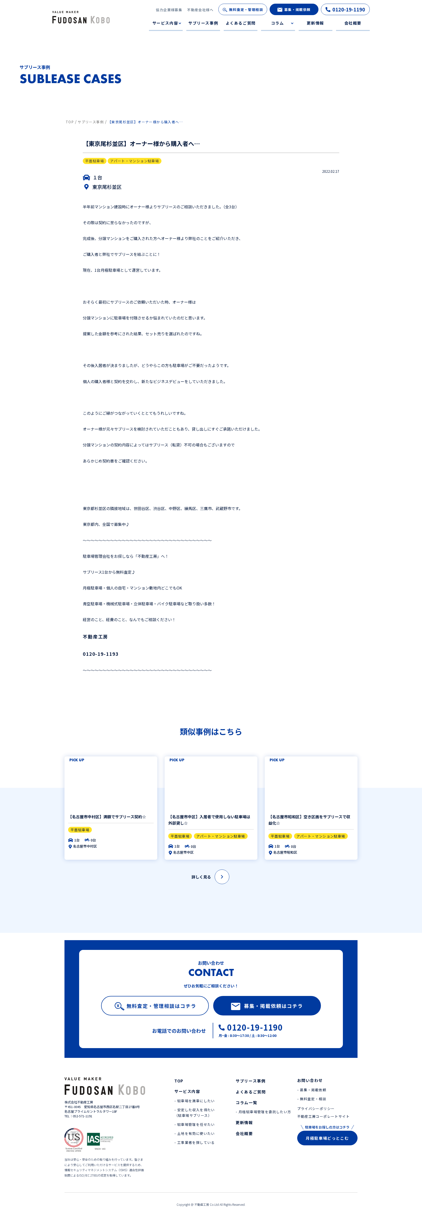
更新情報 (315, 23)
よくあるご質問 (241, 23)
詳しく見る (201, 877)
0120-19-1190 (348, 9)
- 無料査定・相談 (312, 1098)
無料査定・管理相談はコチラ (161, 1005)
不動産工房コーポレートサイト (323, 1116)
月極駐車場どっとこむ (327, 1138)
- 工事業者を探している (194, 1142)
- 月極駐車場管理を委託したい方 (263, 1111)
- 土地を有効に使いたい (194, 1133)
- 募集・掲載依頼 (312, 1089)
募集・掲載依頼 (297, 9)
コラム (277, 23)
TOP (178, 1081)
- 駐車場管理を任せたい (194, 1124)
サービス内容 (165, 23)
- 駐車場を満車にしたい (194, 1100)
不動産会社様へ (200, 9)
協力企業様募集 (169, 9)
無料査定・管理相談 (246, 9)
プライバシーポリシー (316, 1108)
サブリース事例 (203, 23)
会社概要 (352, 23)
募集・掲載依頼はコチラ (273, 1005)
